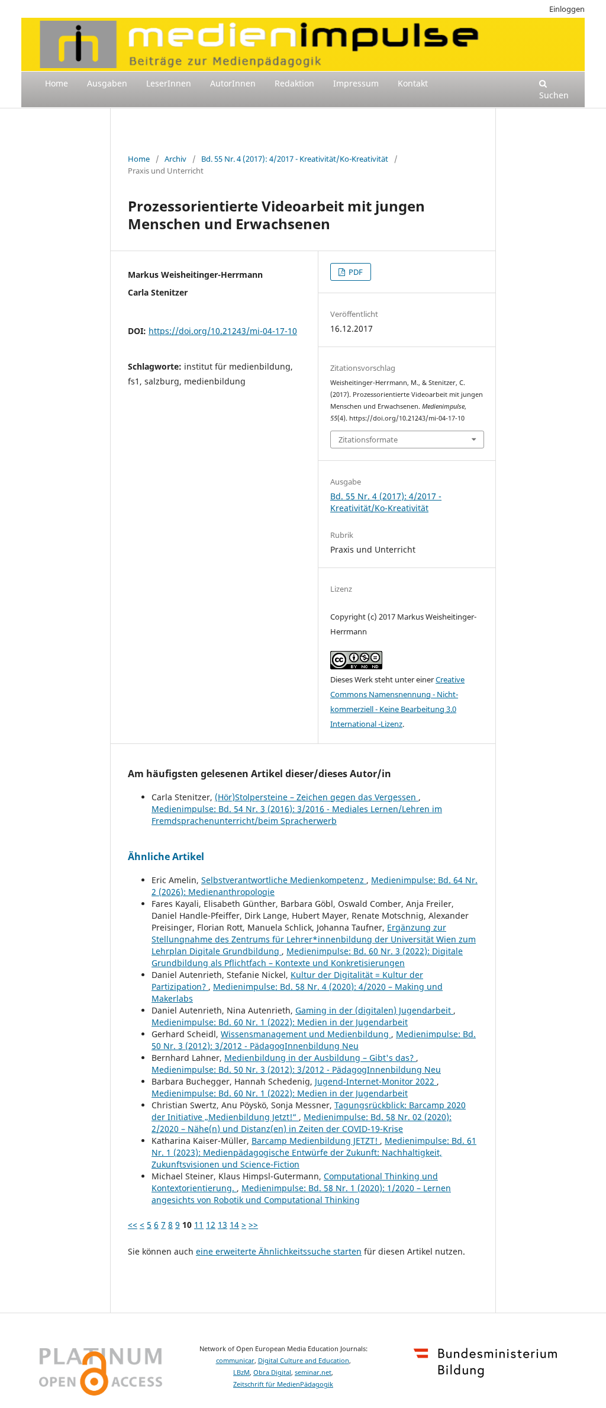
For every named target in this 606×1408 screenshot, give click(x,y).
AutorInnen (233, 83)
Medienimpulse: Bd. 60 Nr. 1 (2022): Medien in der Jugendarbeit (280, 1022)
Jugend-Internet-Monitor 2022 (376, 1081)
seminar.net (313, 1372)
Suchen (554, 95)
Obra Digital (272, 1372)
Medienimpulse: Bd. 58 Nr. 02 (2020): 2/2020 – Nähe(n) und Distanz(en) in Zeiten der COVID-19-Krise (302, 1122)
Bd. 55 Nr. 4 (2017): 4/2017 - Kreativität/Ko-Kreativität (294, 158)
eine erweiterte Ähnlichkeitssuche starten (279, 1251)
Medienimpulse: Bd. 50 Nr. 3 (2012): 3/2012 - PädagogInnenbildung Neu (314, 1039)
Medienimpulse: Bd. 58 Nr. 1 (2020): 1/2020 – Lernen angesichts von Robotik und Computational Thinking (301, 1193)
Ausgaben (107, 83)
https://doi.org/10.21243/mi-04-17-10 (223, 330)
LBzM (241, 1372)
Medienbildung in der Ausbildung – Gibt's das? (320, 1057)
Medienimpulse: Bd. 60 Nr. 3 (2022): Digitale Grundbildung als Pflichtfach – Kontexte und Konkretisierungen (307, 956)
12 (210, 1224)
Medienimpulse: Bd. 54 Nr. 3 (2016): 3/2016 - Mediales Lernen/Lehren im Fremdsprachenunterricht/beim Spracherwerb (297, 814)
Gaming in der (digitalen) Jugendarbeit (374, 1010)
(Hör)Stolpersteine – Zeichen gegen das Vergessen (316, 797)
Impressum (356, 83)
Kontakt (413, 83)
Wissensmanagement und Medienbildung (306, 1034)
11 (199, 1224)
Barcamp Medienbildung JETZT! (316, 1140)
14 (234, 1224)
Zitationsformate (368, 439)
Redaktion (294, 83)
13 (222, 1224)
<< (132, 1224)
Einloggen (567, 9)
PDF (355, 272)
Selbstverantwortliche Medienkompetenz (283, 880)
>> (253, 1224)
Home (56, 83)
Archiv (175, 158)
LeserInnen (168, 83)
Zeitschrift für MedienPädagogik (283, 1384)
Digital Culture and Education (303, 1360)
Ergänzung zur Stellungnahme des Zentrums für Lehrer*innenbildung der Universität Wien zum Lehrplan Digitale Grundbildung (314, 939)
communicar (235, 1360)
